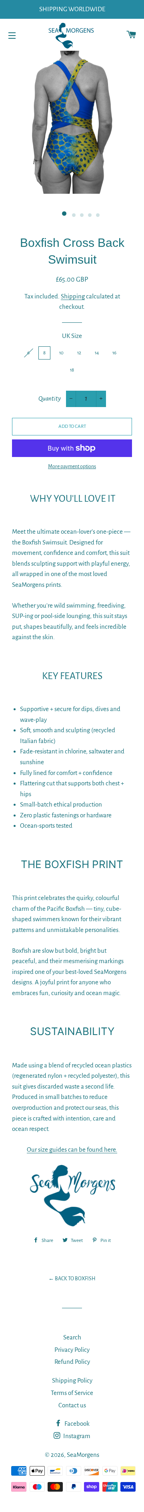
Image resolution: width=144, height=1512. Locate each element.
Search (72, 1337)
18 (72, 370)
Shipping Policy (72, 1380)
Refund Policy (72, 1361)
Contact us (72, 1405)
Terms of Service (72, 1392)
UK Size (72, 335)
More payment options (72, 466)
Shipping (73, 296)
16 (114, 353)
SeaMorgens (83, 1454)
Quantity (49, 398)
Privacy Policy (72, 1349)
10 (61, 353)
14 (97, 353)
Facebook (76, 1423)
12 (79, 353)
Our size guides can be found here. (72, 1149)
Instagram (76, 1436)
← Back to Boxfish (72, 1279)
